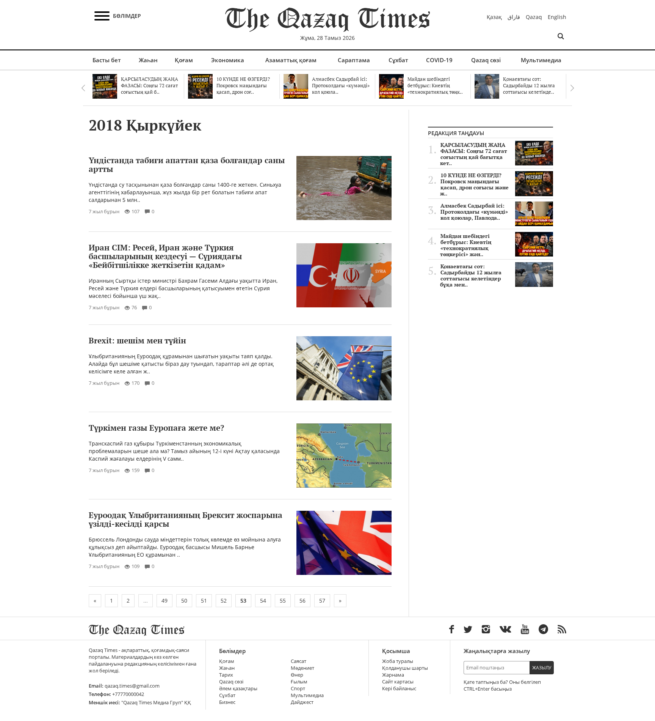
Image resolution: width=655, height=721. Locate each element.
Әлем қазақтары (238, 688)
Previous (83, 88)
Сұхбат (398, 60)
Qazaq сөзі (486, 60)
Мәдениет (302, 668)
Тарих (226, 675)
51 (204, 600)
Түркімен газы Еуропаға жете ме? (156, 427)
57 (322, 600)
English (557, 16)
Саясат (298, 661)
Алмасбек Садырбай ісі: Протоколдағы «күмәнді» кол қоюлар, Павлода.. (474, 212)
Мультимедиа (541, 60)
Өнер (297, 675)
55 (283, 600)
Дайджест (302, 702)
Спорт (298, 688)
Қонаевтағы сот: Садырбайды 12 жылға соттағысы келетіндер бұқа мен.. (470, 275)
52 (224, 600)
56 (302, 600)
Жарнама (393, 675)
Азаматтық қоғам (291, 60)
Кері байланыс (399, 688)
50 (184, 600)
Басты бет (106, 60)
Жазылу (541, 667)
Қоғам (184, 60)
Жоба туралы (397, 661)
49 (164, 600)
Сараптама (354, 60)
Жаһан (148, 60)
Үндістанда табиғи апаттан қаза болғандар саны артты (187, 164)
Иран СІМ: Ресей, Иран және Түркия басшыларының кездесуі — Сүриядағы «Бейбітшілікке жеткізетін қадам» (165, 256)
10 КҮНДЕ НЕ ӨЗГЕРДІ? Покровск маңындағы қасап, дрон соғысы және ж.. (474, 184)
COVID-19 (439, 60)
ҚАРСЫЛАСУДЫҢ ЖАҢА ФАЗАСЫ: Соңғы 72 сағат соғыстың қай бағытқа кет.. (473, 154)
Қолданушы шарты (405, 668)
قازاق (514, 16)
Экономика (227, 60)
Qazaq (534, 16)
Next (572, 88)
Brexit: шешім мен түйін (137, 340)
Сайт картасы (398, 681)
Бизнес (227, 702)
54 (263, 600)
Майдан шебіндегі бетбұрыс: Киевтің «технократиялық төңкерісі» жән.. (465, 245)
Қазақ (494, 16)
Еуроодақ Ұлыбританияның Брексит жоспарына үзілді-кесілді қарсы (185, 519)
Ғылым (299, 681)
